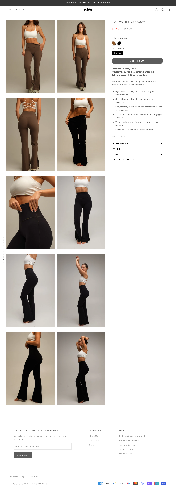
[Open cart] (168, 9)
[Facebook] (118, 136)
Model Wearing (121, 143)
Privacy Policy (125, 453)
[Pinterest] (124, 136)
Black (119, 43)
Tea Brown (114, 43)
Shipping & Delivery (123, 159)
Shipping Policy (126, 449)
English (33, 477)
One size (117, 52)
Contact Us (94, 440)
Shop (8, 9)
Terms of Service (127, 445)
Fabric (116, 149)
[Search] (162, 9)
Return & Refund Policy (130, 440)
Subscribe (22, 455)
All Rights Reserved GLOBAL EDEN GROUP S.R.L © (28, 484)
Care (115, 154)
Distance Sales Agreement (132, 436)
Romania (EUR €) (17, 477)
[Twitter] (121, 136)
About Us (20, 9)
